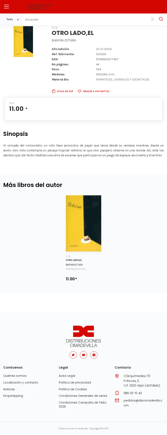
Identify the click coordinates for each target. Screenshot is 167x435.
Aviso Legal (67, 376)
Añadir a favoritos (96, 91)
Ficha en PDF (65, 91)
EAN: (55, 59)
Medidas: (58, 74)
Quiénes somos (14, 376)
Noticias (9, 389)
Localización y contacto (20, 382)
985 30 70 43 (133, 393)
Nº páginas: (60, 64)
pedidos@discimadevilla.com (143, 402)
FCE (55, 28)
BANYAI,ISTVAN (64, 40)
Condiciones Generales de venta (83, 396)
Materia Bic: (60, 79)
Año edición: (60, 49)
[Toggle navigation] (6, 6)
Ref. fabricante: (63, 54)
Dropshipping (13, 396)
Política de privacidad (75, 382)
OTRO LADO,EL (74, 260)
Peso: (55, 69)
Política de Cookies (73, 389)
